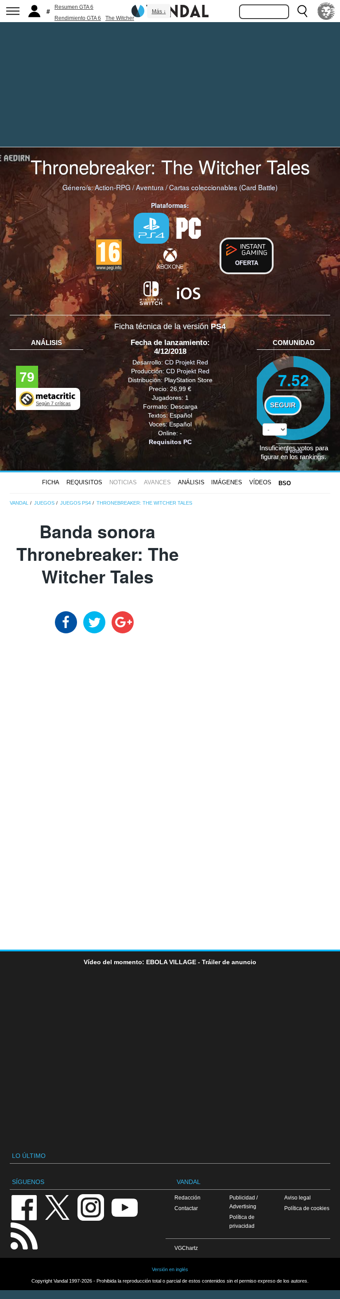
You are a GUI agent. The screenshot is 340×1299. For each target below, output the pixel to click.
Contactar (186, 1208)
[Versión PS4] (151, 228)
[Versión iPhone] (188, 292)
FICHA (50, 482)
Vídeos (260, 482)
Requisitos (84, 482)
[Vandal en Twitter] (57, 1207)
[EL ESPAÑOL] (326, 11)
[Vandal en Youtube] (124, 1207)
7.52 (293, 379)
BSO (284, 483)
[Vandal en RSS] (24, 1235)
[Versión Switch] (151, 292)
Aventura (150, 187)
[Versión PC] (188, 227)
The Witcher (119, 18)
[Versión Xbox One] (170, 258)
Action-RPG (113, 187)
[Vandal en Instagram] (91, 1207)
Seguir (283, 405)
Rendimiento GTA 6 (77, 18)
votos (293, 450)
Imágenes (226, 482)
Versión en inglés (170, 1269)
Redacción (187, 1197)
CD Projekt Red (186, 362)
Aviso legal (297, 1197)
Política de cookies (306, 1208)
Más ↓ (159, 11)
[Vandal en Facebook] (24, 1207)
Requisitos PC (170, 441)
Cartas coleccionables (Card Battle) (223, 187)
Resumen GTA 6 (73, 7)
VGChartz (186, 1248)
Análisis (191, 482)
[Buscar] (302, 11)
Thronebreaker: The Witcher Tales (170, 166)
